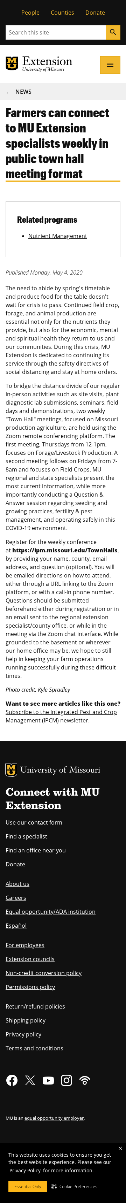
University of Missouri (60, 770)
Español (16, 925)
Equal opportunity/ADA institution (51, 911)
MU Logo (11, 770)
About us (17, 884)
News (23, 91)
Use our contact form (34, 822)
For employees (25, 945)
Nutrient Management (57, 236)
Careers (16, 898)
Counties (62, 12)
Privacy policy (23, 1034)
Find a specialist (26, 836)
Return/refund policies (35, 1006)
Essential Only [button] (27, 1186)
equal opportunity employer (54, 1118)
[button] (74, 1186)
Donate (95, 12)
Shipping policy (26, 1020)
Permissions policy (30, 987)
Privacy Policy (25, 1170)
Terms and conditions (34, 1048)
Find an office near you (36, 850)
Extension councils (30, 959)
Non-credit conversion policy (44, 973)
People (30, 12)
